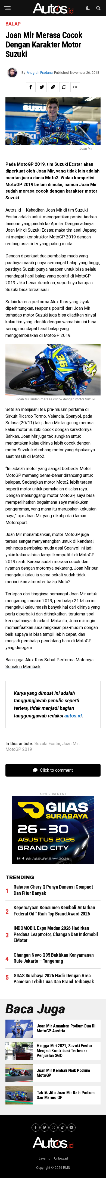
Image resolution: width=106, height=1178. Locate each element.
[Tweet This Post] (42, 87)
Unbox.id (61, 1158)
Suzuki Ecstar (47, 744)
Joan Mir (70, 744)
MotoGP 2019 (18, 749)
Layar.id (44, 1158)
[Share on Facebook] (31, 87)
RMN (66, 1168)
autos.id (73, 716)
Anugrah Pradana (40, 73)
